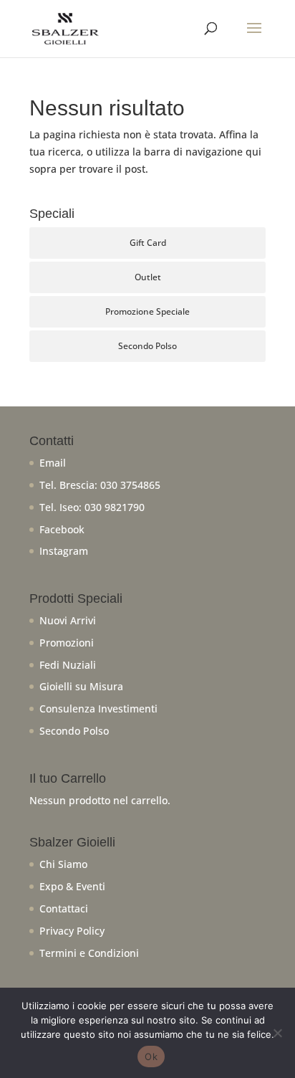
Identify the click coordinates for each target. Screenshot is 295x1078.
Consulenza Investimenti (98, 708)
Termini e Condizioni (89, 953)
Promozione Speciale (147, 311)
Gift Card (148, 243)
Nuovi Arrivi (67, 620)
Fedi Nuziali (67, 665)
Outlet (148, 277)
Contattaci (63, 908)
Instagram (63, 551)
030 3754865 (130, 485)
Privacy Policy (72, 931)
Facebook (61, 529)
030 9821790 (114, 507)
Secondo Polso (147, 346)
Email (52, 462)
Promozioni (66, 642)
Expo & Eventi (72, 886)
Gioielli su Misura (81, 686)
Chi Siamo (63, 864)
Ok (151, 1056)
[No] (277, 1033)
